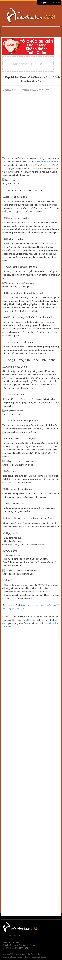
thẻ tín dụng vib (34, 954)
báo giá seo (20, 954)
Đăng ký (56, 2)
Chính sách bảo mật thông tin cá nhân (19, 945)
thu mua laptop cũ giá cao (12, 956)
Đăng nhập (44, 2)
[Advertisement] (31, 123)
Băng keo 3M (7, 954)
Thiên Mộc (26, 620)
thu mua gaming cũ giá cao (35, 956)
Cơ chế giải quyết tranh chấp (15, 947)
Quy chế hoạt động (11, 942)
